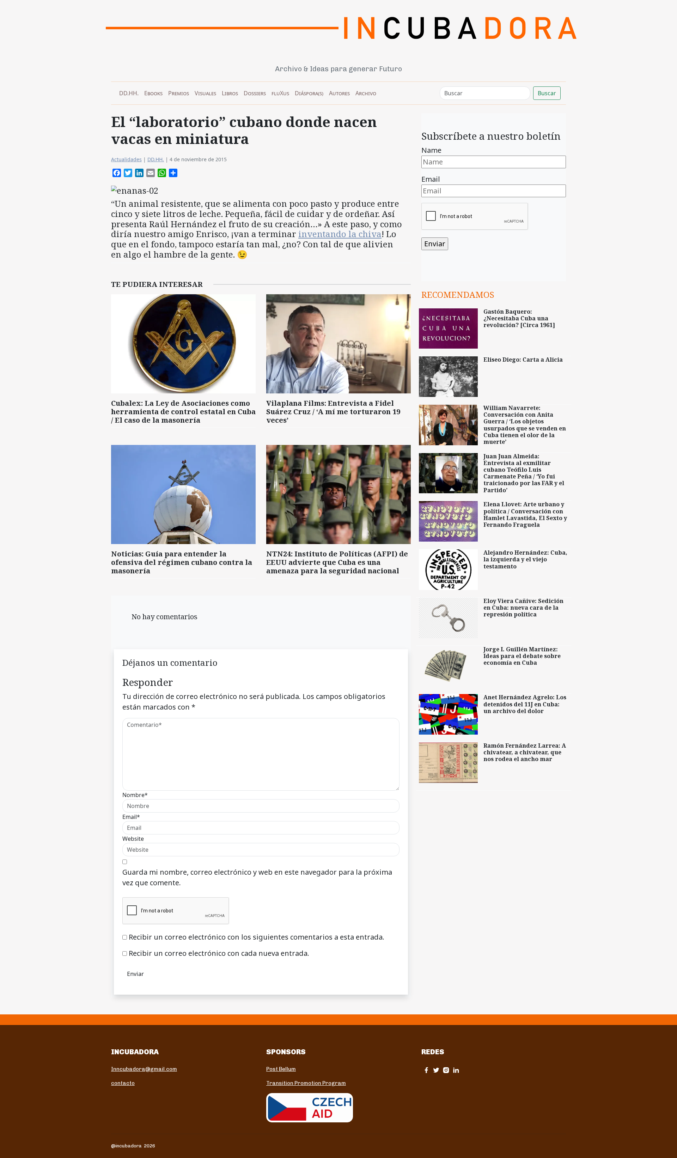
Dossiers (255, 93)
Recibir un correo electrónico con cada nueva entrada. (219, 953)
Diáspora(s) (309, 93)
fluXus (280, 93)
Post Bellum (281, 1069)
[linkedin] (456, 1069)
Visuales (205, 93)
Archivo (365, 93)
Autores (339, 93)
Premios (178, 93)
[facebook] (426, 1069)
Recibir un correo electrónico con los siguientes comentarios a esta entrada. (256, 937)
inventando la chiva (340, 234)
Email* (131, 817)
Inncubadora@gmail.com (144, 1069)
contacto (123, 1083)
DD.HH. (129, 93)
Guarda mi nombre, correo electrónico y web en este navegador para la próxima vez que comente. (257, 877)
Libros (230, 93)
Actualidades (126, 159)
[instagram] (446, 1069)
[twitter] (436, 1069)
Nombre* (135, 795)
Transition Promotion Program (306, 1083)
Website (133, 839)
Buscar (547, 93)
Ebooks (153, 93)
